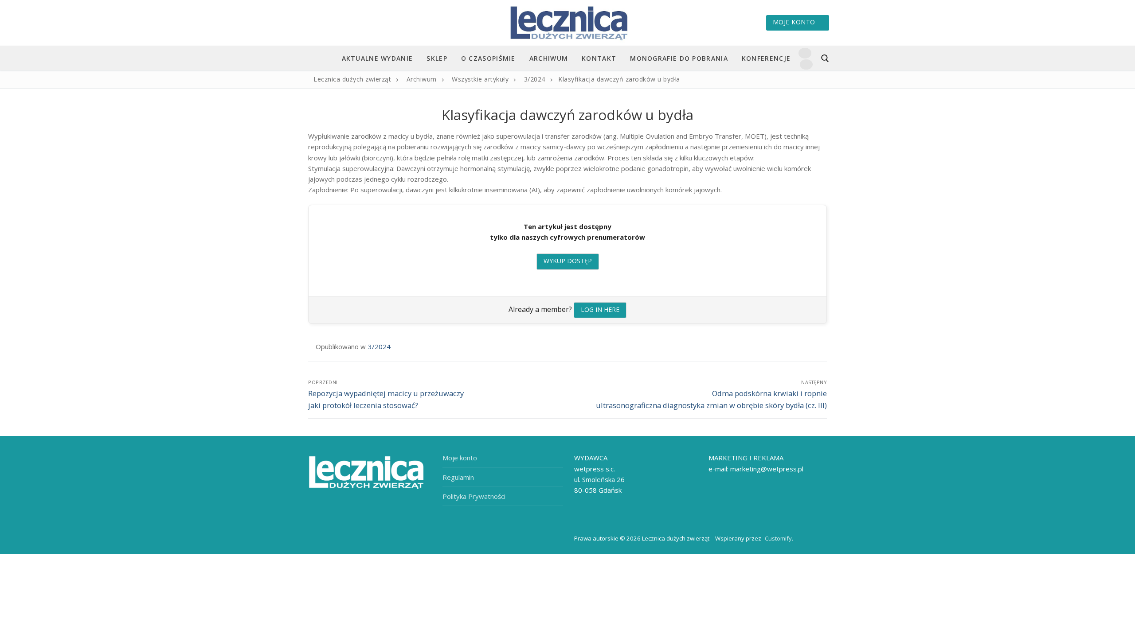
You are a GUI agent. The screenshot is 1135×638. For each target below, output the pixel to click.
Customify (778, 538)
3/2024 (379, 346)
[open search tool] (825, 58)
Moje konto (794, 22)
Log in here (600, 309)
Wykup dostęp (568, 261)
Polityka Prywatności (473, 496)
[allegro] (806, 64)
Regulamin (458, 477)
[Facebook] (804, 53)
